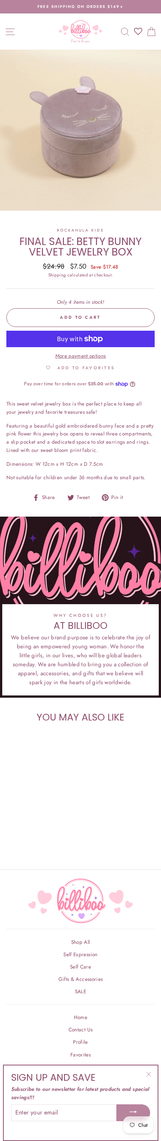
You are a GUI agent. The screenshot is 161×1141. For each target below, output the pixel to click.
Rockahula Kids (80, 230)
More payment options (80, 356)
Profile (80, 1042)
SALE (80, 991)
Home (80, 1017)
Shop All (80, 942)
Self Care (80, 966)
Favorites (80, 1054)
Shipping (57, 275)
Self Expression (80, 954)
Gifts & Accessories (80, 979)
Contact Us (80, 1029)
